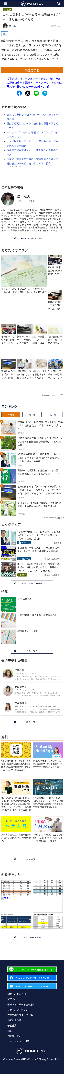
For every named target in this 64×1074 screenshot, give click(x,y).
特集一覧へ (32, 650)
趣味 (5, 33)
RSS (9, 1030)
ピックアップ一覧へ (32, 583)
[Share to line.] (36, 93)
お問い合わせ (14, 1020)
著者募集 (12, 1025)
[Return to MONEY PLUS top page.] (32, 3)
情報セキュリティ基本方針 (21, 1004)
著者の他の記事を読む (32, 238)
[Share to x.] (27, 93)
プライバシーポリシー (18, 1009)
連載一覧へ (32, 859)
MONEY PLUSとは (16, 993)
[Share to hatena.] (44, 93)
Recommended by (48, 395)
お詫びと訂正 (14, 1036)
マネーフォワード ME (18, 1041)
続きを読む (32, 70)
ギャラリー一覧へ (32, 937)
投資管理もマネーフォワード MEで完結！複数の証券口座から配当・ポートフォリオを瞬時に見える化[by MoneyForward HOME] (34, 82)
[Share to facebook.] (19, 93)
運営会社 (12, 999)
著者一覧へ (32, 722)
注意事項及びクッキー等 (20, 1015)
